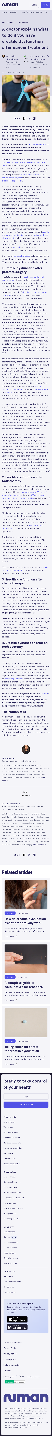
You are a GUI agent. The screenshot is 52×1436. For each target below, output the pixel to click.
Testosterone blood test (14, 1198)
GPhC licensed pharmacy (29, 1377)
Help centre (8, 1276)
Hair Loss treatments (12, 1143)
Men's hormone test (12, 1203)
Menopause (8, 1153)
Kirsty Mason (12, 59)
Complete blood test (12, 1182)
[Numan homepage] (10, 4)
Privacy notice (10, 1353)
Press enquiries (10, 1292)
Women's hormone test (13, 1208)
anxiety (5, 180)
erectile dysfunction (30, 174)
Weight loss (8, 1127)
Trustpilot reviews (11, 1258)
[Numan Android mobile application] (17, 1327)
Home (4, 12)
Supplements (9, 1158)
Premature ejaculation (13, 1148)
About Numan (9, 1232)
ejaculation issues (30, 292)
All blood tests (10, 1177)
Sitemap (7, 1370)
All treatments (9, 1122)
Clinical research (10, 1247)
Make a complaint (12, 1365)
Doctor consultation (12, 1164)
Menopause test (10, 1213)
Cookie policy (10, 1359)
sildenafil (37, 389)
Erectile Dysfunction (17, 12)
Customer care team (12, 1281)
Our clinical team (11, 1242)
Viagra (45, 389)
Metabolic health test (12, 1192)
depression (17, 180)
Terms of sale (10, 1348)
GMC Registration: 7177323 (13, 809)
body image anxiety (14, 678)
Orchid (16, 247)
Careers (10, 1237)
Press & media (10, 1253)
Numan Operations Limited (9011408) (34, 1422)
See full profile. (39, 844)
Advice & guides (10, 1263)
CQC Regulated (10, 1377)
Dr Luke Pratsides (22, 256)
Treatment (31, 12)
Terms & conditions (13, 1342)
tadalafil (8, 392)
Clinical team (9, 1287)
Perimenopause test (12, 1219)
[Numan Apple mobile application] (17, 1319)
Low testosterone (11, 1132)
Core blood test (10, 1187)
